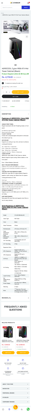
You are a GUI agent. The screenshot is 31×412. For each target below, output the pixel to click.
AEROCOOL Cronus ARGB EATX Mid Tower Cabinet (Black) (7, 341)
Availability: (4, 106)
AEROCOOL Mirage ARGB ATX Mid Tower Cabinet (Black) (22, 341)
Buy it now (15, 96)
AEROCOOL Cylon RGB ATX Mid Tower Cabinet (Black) (15, 69)
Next (28, 340)
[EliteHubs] (15, 3)
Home (2, 13)
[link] (13, 327)
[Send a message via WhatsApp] (28, 409)
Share (27, 101)
